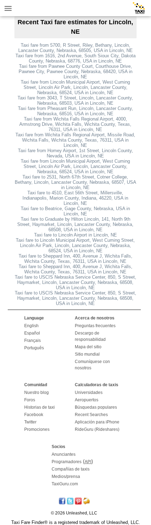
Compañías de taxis (71, 469)
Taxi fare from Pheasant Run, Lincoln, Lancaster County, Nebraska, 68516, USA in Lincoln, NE (75, 111)
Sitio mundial (87, 354)
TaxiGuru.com (65, 483)
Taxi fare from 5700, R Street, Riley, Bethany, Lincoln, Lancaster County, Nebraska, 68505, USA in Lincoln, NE (75, 48)
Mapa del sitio (88, 346)
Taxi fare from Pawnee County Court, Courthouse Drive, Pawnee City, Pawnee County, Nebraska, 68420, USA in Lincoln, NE (75, 71)
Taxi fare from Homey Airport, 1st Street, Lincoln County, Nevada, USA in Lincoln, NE (75, 153)
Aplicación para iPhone (97, 422)
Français (32, 340)
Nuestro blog (36, 392)
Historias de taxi (39, 407)
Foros (29, 399)
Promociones (37, 429)
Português (34, 347)
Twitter (30, 422)
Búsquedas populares (96, 407)
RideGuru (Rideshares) (97, 429)
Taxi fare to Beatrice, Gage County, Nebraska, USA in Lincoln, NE (75, 211)
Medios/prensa (66, 476)
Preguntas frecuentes (95, 325)
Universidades (89, 392)
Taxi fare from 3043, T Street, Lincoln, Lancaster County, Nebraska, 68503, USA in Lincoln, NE (75, 100)
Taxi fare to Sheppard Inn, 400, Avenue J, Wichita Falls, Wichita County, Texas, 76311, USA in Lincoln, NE (75, 258)
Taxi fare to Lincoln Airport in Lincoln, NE (75, 235)
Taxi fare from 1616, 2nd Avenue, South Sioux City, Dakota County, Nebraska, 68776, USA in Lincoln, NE (75, 58)
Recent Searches (91, 414)
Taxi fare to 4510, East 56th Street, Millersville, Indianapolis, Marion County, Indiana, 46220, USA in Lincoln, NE (75, 198)
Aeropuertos (86, 399)
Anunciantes (64, 454)
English (31, 325)
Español (32, 333)
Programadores (66, 461)
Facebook (33, 414)
